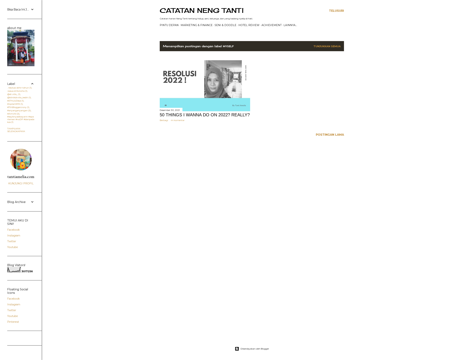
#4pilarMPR (14, 104)
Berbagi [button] (164, 120)
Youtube (12, 247)
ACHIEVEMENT (271, 25)
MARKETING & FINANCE (197, 25)
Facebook (13, 229)
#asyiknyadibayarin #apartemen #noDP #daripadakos (20, 119)
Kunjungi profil (21, 183)
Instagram (13, 235)
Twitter (11, 241)
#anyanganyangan (18, 110)
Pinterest (13, 321)
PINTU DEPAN (169, 25)
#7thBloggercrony (18, 107)
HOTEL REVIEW (249, 25)
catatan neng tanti (202, 10)
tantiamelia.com (20, 176)
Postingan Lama (330, 134)
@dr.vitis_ (13, 94)
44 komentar (178, 120)
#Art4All (13, 113)
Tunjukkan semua (327, 46)
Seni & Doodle (225, 25)
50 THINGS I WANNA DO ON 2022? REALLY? (205, 114)
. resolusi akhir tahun (19, 87)
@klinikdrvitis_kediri (18, 97)
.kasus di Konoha (17, 91)
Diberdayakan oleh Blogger (255, 348)
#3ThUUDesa (15, 100)
